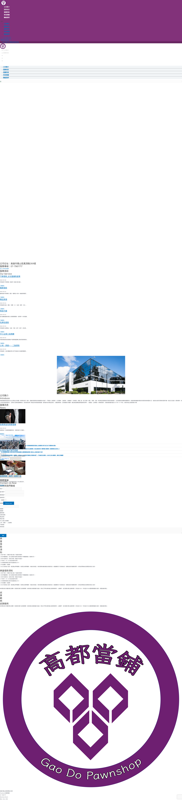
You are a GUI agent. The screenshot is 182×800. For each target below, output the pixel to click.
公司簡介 (7, 7)
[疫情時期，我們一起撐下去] (12, 467)
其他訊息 (2, 526)
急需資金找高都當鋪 (8, 424)
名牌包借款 (4, 322)
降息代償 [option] (2, 518)
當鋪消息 (7, 12)
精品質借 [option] (2, 516)
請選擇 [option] (1, 508)
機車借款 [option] (2, 512)
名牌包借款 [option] (2, 514)
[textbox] (9, 506)
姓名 (1, 488)
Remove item (8, 503)
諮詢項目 (2, 497)
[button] (45, 21)
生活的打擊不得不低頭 (9, 450)
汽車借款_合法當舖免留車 (10, 276)
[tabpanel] (30, 422)
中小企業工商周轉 (7, 334)
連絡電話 (2, 495)
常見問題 (7, 15)
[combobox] (91, 512)
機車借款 (3, 288)
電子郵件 (2, 491)
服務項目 (7, 9)
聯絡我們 (7, 17)
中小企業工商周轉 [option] (4, 520)
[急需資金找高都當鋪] (12, 416)
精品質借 (3, 299)
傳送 (3, 535)
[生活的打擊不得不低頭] (12, 442)
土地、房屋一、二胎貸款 (10, 345)
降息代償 (3, 311)
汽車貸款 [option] (2, 524)
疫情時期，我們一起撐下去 (10, 476)
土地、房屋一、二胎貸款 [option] (6, 522)
